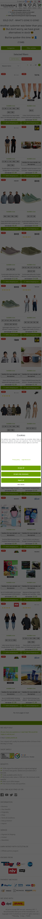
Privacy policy (16, 459)
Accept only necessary (21, 474)
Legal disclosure (26, 459)
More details (21, 484)
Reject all (21, 480)
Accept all (21, 468)
